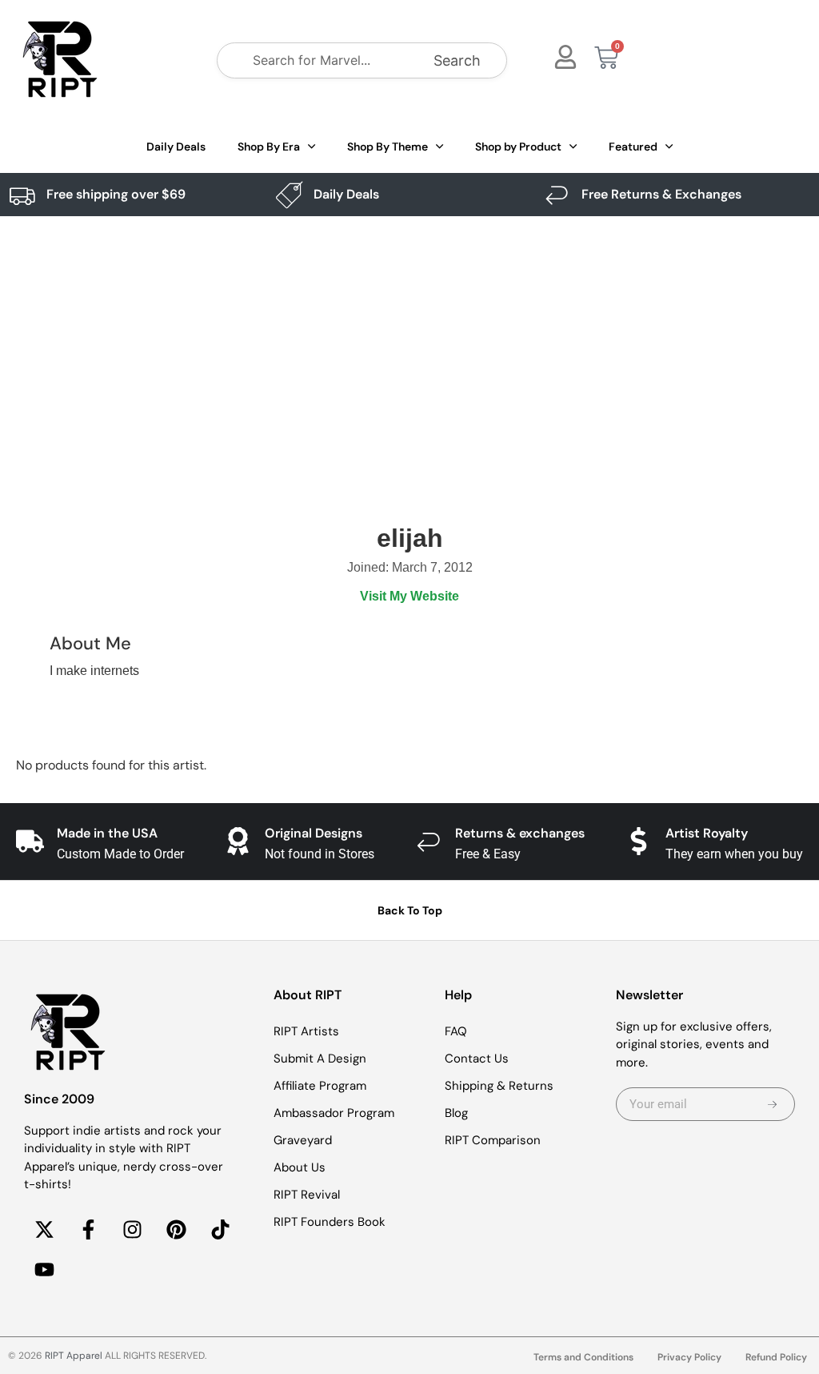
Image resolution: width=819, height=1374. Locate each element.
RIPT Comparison (493, 1140)
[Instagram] (132, 1230)
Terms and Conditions (583, 1357)
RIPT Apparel (73, 1355)
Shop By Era (269, 146)
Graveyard (303, 1140)
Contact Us (477, 1059)
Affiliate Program (320, 1086)
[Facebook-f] (88, 1230)
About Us (300, 1167)
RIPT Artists (306, 1031)
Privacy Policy (689, 1357)
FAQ (456, 1031)
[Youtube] (44, 1270)
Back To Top (410, 910)
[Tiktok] (220, 1230)
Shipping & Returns (499, 1086)
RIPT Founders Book (330, 1222)
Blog (456, 1113)
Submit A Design (320, 1059)
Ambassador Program (334, 1113)
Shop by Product (518, 146)
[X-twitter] (44, 1230)
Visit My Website (409, 596)
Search (457, 60)
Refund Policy (776, 1357)
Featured (633, 146)
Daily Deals (176, 146)
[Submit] (772, 1104)
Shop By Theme (387, 146)
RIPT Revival (307, 1195)
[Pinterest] (176, 1230)
